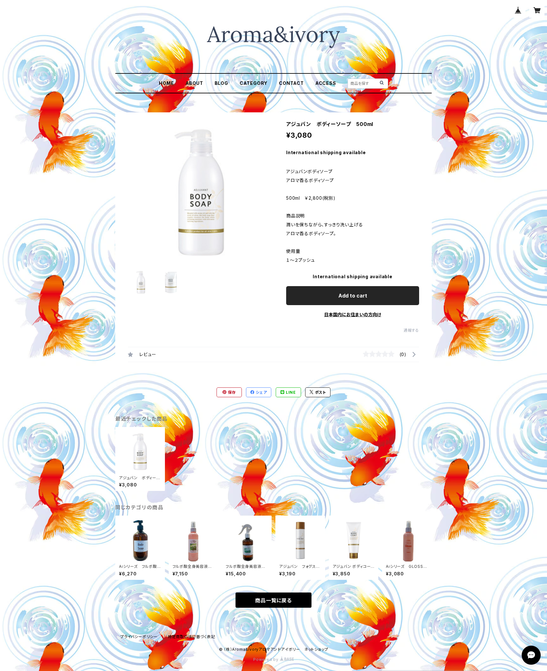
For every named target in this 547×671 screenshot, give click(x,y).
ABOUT (194, 83)
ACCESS (325, 83)
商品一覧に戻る (273, 600)
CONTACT (291, 83)
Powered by (266, 659)
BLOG (221, 83)
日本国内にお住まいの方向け (352, 314)
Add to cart (352, 295)
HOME (166, 83)
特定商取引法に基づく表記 (191, 636)
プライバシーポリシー (139, 636)
